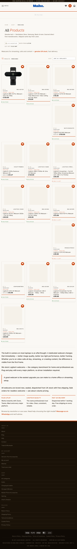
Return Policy (6, 433)
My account (5, 383)
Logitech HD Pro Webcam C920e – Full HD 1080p (13, 175)
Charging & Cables (7, 408)
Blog (3, 357)
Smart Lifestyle (6, 422)
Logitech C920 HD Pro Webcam (63, 213)
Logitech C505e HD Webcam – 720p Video (37, 256)
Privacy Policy (6, 447)
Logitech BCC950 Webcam (61, 132)
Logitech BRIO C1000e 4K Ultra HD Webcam (38, 137)
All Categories (6, 401)
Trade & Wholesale (7, 368)
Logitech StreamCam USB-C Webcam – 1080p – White (62, 253)
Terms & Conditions (7, 440)
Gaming (4, 418)
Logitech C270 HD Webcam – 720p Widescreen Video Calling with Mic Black (38, 95)
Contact (4, 364)
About (3, 354)
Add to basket (12, 102)
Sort (50, 58)
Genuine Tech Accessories (10, 379)
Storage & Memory (7, 411)
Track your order (6, 390)
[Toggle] (74, 401)
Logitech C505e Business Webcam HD (11, 135)
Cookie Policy (6, 444)
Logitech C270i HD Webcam (62, 94)
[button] (5, 5)
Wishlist (4, 386)
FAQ (3, 361)
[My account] (70, 5)
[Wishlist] (66, 6)
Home (6, 24)
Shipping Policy (6, 437)
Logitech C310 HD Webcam (11, 215)
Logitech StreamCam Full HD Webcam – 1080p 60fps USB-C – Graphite (13, 255)
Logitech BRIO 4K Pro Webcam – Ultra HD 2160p (13, 94)
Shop (13, 24)
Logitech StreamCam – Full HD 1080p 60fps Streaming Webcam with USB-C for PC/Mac (63, 173)
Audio (3, 404)
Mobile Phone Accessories (10, 415)
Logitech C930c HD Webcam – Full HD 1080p (37, 177)
